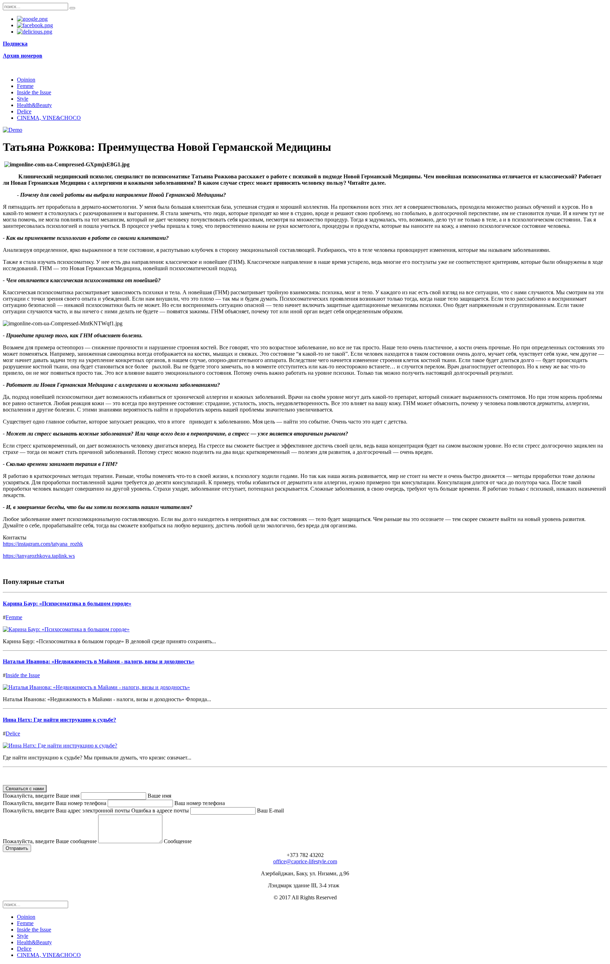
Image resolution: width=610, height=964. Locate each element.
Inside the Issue (34, 92)
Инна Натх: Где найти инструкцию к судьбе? (59, 720)
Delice (24, 111)
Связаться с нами (25, 788)
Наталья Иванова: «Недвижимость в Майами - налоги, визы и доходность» (99, 661)
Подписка (15, 44)
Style (22, 99)
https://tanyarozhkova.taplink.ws (39, 556)
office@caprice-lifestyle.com (305, 861)
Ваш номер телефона (199, 803)
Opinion (26, 80)
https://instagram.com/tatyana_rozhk (43, 544)
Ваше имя (159, 796)
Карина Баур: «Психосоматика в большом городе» (67, 604)
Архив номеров (22, 56)
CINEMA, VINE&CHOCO (49, 118)
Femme (25, 86)
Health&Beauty (34, 105)
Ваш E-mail (270, 811)
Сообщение (178, 841)
